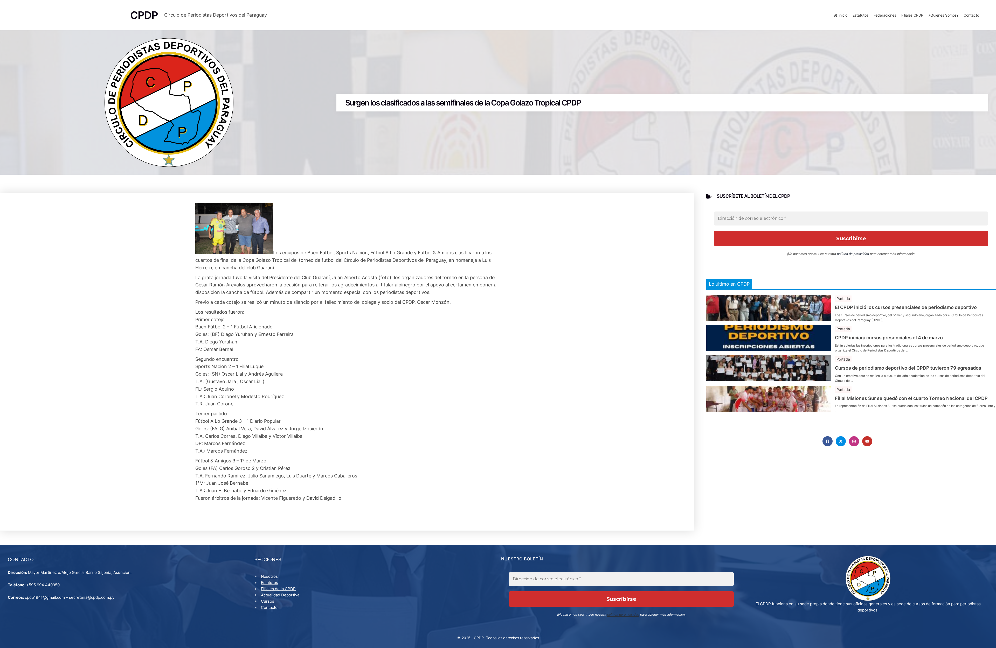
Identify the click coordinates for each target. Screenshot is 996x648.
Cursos (267, 601)
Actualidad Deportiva (280, 595)
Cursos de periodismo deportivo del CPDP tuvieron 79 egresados (908, 368)
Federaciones (885, 15)
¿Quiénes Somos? (943, 15)
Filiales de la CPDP (278, 588)
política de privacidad (853, 254)
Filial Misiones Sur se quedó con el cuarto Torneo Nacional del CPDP (911, 398)
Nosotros (269, 576)
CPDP (479, 638)
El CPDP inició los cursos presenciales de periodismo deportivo (906, 307)
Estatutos (860, 15)
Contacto (971, 15)
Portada (843, 298)
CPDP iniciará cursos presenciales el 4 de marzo (889, 337)
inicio (843, 15)
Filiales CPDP (912, 15)
